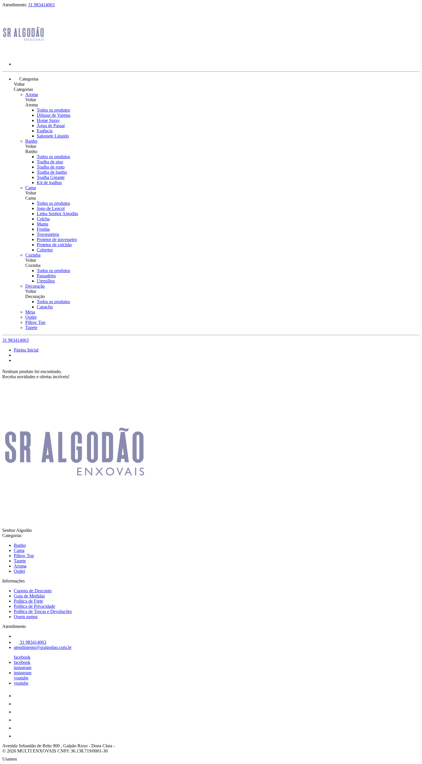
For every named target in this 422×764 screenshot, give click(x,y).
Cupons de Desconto (33, 590)
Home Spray (48, 120)
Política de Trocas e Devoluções (43, 611)
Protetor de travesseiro (57, 239)
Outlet (30, 317)
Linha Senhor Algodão (57, 213)
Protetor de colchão (54, 244)
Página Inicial (26, 349)
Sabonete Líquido (53, 135)
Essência (45, 130)
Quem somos (26, 616)
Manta (42, 223)
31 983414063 (41, 4)
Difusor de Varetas (53, 115)
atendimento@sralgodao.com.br (42, 647)
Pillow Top (35, 322)
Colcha (43, 218)
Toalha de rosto (51, 167)
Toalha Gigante (51, 177)
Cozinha (32, 255)
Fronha (43, 229)
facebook (22, 657)
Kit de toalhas (49, 182)
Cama (30, 187)
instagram (22, 667)
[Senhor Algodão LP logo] (23, 54)
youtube (21, 677)
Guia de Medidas (29, 595)
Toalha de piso (50, 161)
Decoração (35, 286)
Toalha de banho (52, 172)
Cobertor (45, 249)
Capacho (45, 306)
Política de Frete (28, 601)
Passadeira (46, 275)
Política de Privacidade (34, 606)
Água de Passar (51, 125)
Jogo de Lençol (51, 208)
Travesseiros (48, 234)
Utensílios (46, 280)
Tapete (31, 327)
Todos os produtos (53, 110)
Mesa (30, 312)
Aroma (31, 94)
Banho (31, 141)
